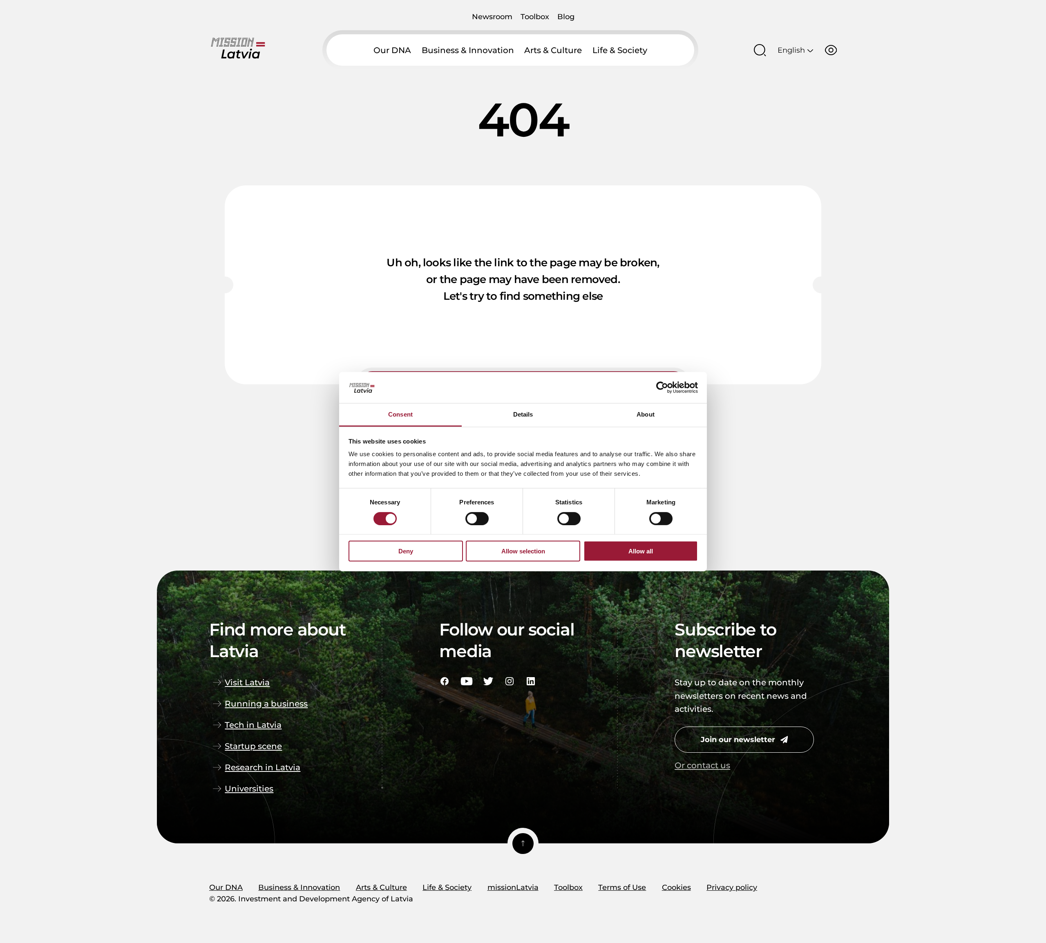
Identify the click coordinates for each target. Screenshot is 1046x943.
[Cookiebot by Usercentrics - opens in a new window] (662, 387)
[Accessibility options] (831, 50)
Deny (405, 551)
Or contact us (702, 765)
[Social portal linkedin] (530, 681)
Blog (565, 16)
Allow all (640, 551)
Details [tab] (523, 414)
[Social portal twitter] (488, 681)
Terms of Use (622, 887)
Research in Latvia (262, 767)
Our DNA (392, 50)
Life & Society (619, 50)
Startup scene (253, 746)
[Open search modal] (760, 50)
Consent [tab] (400, 414)
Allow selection (523, 551)
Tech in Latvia (253, 725)
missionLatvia (513, 887)
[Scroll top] (522, 843)
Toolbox (535, 16)
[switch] (477, 518)
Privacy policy (731, 887)
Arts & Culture (553, 50)
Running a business (266, 703)
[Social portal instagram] (509, 681)
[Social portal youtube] (466, 681)
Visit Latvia (247, 682)
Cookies (676, 887)
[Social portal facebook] (444, 681)
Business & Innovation (468, 50)
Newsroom (492, 16)
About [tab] (646, 414)
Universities (249, 788)
